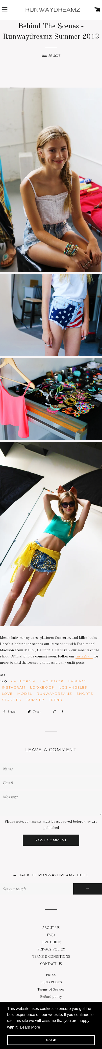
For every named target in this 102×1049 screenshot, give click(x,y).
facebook (52, 681)
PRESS (51, 975)
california (23, 681)
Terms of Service (51, 989)
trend (56, 700)
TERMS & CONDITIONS (51, 956)
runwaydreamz (54, 694)
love (7, 694)
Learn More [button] (30, 1027)
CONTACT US (51, 963)
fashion (77, 681)
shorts (84, 694)
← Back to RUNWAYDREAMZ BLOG (51, 875)
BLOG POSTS (51, 982)
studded (12, 700)
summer (35, 700)
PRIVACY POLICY (51, 949)
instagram (14, 687)
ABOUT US (51, 927)
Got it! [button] (51, 1040)
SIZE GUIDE (51, 942)
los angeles (73, 687)
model (24, 694)
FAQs (51, 935)
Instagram (84, 656)
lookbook (42, 687)
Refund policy (51, 996)
